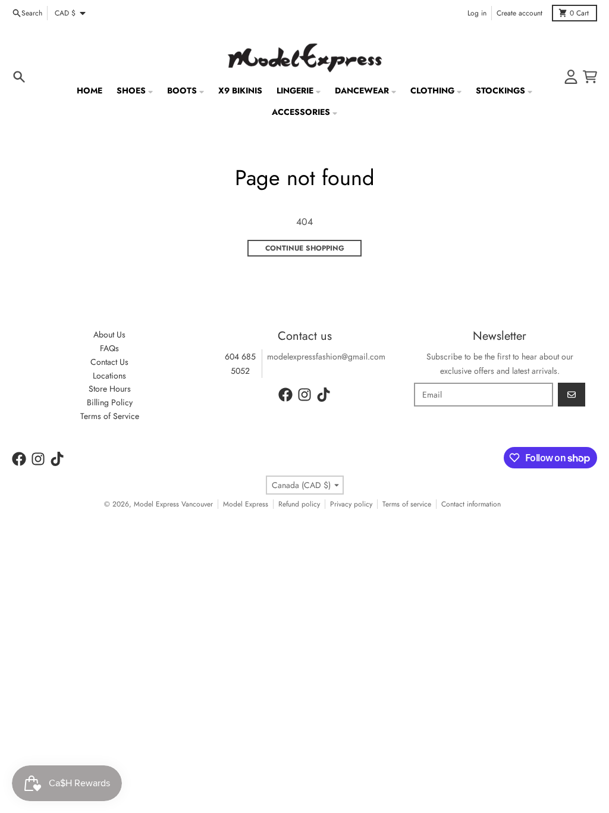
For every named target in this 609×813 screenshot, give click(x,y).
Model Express (245, 504)
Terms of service (406, 504)
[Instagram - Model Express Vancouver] (304, 394)
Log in (476, 13)
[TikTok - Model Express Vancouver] (323, 394)
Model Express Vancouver (173, 504)
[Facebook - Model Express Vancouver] (285, 394)
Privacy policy (351, 504)
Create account (519, 13)
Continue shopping (304, 248)
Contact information (471, 504)
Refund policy (299, 504)
